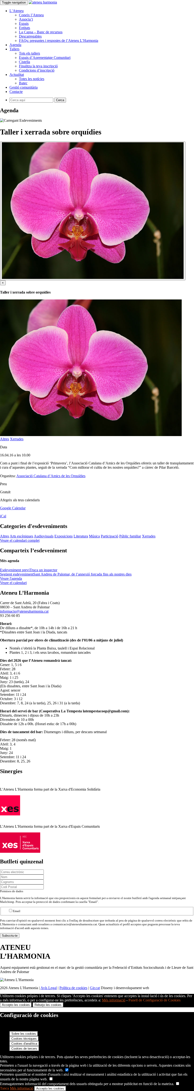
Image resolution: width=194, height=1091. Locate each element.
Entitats (24, 28)
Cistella (24, 62)
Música (94, 536)
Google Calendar (13, 508)
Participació (109, 536)
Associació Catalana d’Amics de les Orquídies (50, 476)
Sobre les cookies (23, 1033)
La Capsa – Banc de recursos (40, 32)
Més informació (113, 1000)
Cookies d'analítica (24, 1043)
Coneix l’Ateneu (31, 15)
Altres (4, 439)
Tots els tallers (29, 53)
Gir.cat (95, 988)
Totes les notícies (31, 79)
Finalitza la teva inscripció (38, 66)
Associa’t (26, 19)
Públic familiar (130, 536)
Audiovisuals (43, 536)
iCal (3, 516)
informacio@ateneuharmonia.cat (24, 611)
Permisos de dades (11, 891)
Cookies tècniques (24, 1038)
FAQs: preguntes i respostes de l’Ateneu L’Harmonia (58, 41)
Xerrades (16, 439)
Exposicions (63, 536)
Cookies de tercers (24, 1048)
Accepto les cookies (16, 1005)
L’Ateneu (16, 11)
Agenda (15, 45)
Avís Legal (48, 988)
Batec (23, 83)
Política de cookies (73, 988)
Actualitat (16, 75)
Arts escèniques (21, 536)
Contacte (16, 92)
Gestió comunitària (23, 87)
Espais (24, 24)
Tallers (14, 49)
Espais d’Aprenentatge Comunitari (45, 58)
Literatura (81, 536)
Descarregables (30, 36)
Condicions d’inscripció (36, 70)
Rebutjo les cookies (48, 1005)
